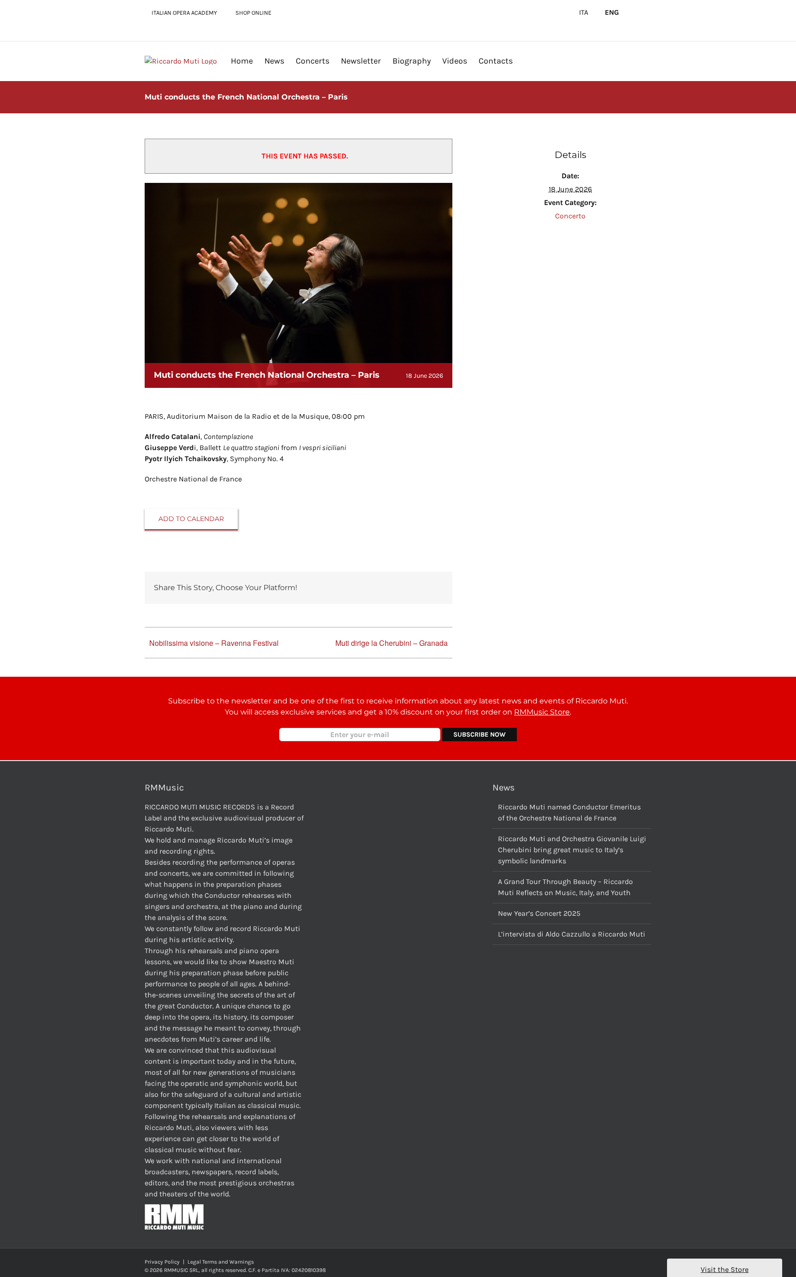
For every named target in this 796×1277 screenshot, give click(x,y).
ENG (612, 12)
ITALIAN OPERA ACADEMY (184, 12)
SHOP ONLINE (253, 12)
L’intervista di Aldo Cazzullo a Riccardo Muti (571, 934)
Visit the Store (725, 1269)
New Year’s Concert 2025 (539, 913)
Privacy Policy (162, 1262)
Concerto (570, 215)
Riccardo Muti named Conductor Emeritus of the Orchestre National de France (569, 812)
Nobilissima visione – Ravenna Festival (214, 643)
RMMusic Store (542, 712)
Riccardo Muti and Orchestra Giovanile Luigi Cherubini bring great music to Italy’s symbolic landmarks (572, 849)
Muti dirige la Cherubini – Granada (391, 643)
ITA (583, 12)
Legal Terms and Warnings (220, 1262)
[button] (527, 60)
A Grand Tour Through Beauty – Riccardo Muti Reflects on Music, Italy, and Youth (565, 887)
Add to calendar (191, 519)
